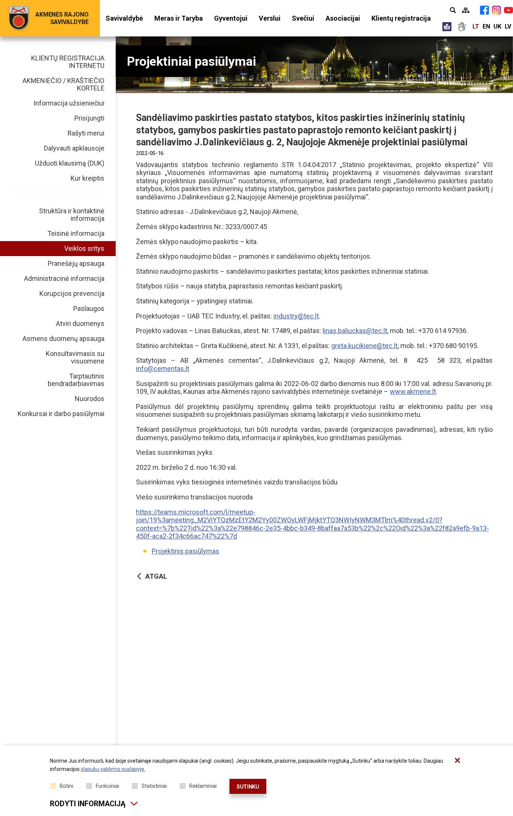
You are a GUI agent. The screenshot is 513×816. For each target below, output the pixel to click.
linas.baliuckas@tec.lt (355, 331)
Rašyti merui (86, 133)
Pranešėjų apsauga (76, 263)
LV (508, 26)
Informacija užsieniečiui (68, 103)
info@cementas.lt (162, 369)
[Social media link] (484, 10)
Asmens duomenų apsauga (63, 338)
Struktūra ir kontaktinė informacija (71, 214)
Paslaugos (88, 308)
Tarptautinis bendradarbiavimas (76, 380)
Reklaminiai (203, 786)
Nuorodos (89, 399)
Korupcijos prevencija (71, 293)
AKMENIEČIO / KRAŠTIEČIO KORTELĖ (63, 84)
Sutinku (248, 787)
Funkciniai (107, 786)
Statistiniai (154, 786)
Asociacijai (343, 18)
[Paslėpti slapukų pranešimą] (457, 760)
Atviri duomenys (80, 323)
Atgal (156, 576)
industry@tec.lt (296, 316)
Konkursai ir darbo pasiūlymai (61, 414)
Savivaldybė (124, 18)
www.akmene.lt (413, 391)
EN (486, 26)
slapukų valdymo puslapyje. (113, 769)
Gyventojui (230, 18)
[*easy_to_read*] (446, 26)
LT (475, 26)
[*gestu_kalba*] (461, 26)
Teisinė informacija (75, 233)
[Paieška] (453, 10)
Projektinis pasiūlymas (185, 551)
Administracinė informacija (64, 278)
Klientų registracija (401, 18)
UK (497, 26)
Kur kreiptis (87, 178)
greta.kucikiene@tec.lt (364, 346)
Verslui (270, 18)
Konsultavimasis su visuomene (75, 357)
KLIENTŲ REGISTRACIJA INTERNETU (67, 61)
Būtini (66, 786)
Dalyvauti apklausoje (74, 148)
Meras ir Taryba (178, 18)
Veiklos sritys (84, 248)
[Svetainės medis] (465, 10)
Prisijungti (89, 118)
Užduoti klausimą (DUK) (69, 163)
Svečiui (303, 18)
